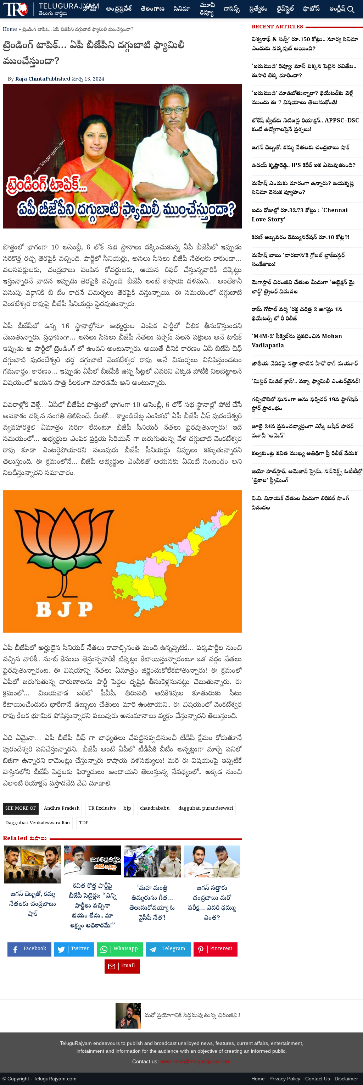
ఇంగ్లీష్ (337, 9)
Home (10, 30)
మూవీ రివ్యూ (207, 10)
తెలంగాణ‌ (152, 9)
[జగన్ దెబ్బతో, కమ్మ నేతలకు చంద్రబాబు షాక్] (32, 866)
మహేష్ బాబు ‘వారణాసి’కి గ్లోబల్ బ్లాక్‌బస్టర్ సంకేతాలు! (298, 260)
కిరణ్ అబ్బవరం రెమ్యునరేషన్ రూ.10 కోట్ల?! (301, 238)
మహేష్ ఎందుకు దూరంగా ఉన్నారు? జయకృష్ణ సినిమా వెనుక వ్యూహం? (303, 188)
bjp (127, 809)
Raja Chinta (30, 79)
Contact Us (317, 1078)
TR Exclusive (102, 809)
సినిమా (182, 9)
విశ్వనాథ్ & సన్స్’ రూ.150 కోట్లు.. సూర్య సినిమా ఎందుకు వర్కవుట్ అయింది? (305, 44)
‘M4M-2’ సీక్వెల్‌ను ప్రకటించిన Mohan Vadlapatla (297, 341)
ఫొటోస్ (311, 9)
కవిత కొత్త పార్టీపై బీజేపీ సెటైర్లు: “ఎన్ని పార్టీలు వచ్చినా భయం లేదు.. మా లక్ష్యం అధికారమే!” (92, 906)
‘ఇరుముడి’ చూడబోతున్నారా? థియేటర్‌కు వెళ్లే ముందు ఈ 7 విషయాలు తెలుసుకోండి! (302, 98)
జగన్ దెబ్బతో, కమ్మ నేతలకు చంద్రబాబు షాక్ (32, 905)
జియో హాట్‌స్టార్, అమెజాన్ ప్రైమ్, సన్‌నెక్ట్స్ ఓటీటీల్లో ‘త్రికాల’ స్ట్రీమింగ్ (307, 476)
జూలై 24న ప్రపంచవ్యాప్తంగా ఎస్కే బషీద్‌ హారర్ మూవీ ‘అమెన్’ (302, 431)
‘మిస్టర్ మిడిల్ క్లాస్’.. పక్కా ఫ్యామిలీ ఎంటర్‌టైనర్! (306, 382)
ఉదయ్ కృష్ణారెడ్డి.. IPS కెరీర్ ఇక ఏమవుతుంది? (304, 166)
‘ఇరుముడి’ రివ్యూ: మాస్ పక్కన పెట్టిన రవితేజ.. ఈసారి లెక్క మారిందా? (304, 71)
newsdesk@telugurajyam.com (195, 1061)
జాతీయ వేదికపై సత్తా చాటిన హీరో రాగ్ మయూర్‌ (305, 364)
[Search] (350, 9)
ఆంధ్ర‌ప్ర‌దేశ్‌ (119, 9)
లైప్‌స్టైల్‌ (285, 9)
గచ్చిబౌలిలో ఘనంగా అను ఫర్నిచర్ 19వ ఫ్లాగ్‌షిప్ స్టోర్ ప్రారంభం (305, 404)
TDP (84, 823)
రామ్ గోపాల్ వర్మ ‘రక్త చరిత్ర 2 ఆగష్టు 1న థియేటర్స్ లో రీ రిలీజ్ (297, 314)
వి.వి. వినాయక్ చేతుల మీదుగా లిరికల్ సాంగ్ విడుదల (300, 503)
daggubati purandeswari (205, 809)
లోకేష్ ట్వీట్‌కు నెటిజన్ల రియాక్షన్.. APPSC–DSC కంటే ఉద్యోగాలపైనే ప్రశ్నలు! (305, 125)
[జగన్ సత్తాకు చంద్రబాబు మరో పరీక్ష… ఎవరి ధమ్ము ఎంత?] (212, 863)
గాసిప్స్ (232, 9)
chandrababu (154, 809)
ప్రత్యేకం (258, 9)
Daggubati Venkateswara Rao (37, 823)
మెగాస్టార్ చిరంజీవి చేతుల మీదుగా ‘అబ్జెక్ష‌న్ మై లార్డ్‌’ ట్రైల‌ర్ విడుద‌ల (303, 287)
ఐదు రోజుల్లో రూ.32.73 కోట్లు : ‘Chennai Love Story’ (300, 215)
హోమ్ (89, 9)
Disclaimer (346, 1078)
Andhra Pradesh (61, 809)
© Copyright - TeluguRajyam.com (39, 1078)
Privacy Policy (284, 1078)
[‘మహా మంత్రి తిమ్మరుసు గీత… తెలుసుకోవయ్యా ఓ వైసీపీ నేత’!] (152, 863)
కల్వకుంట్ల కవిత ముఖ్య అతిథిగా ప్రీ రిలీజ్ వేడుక (305, 454)
